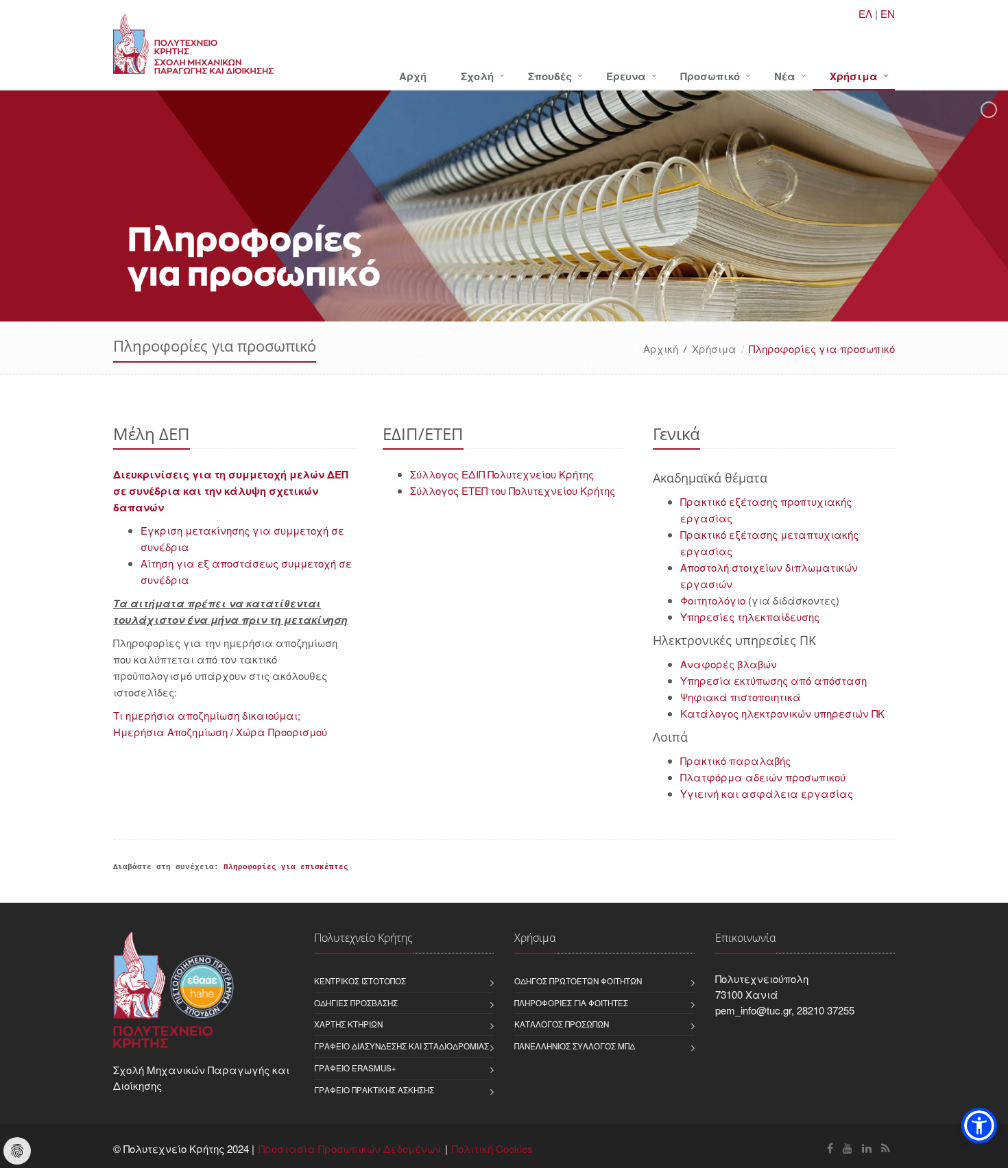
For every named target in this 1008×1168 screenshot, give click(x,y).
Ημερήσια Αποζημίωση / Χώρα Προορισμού (220, 732)
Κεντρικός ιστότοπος (360, 980)
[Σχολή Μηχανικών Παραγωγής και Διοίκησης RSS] (885, 1148)
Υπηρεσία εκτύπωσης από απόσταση (773, 680)
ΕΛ (865, 13)
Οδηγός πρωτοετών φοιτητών (578, 980)
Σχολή (477, 76)
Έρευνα (626, 76)
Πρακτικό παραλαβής (735, 760)
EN (887, 13)
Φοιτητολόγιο (712, 600)
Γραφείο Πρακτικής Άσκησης (374, 1089)
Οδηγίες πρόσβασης (356, 1002)
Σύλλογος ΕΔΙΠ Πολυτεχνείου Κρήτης (502, 474)
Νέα (784, 76)
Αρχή (413, 76)
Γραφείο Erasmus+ (355, 1067)
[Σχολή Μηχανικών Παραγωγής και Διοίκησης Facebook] (830, 1148)
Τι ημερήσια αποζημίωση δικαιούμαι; (206, 715)
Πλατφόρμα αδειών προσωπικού (762, 777)
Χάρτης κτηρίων (348, 1024)
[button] (979, 1125)
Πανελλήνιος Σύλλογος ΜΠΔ (574, 1046)
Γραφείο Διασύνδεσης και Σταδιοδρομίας (401, 1046)
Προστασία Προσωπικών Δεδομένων (350, 1148)
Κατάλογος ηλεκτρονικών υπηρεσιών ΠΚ (782, 713)
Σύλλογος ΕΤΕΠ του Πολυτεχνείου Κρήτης (512, 490)
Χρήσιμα (854, 76)
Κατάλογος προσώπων (561, 1024)
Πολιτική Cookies (492, 1148)
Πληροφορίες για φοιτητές (571, 1002)
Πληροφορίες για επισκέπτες (286, 867)
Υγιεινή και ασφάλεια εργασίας (766, 793)
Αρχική (660, 348)
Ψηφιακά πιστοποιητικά (740, 697)
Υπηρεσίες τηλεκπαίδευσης (749, 616)
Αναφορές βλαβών (728, 664)
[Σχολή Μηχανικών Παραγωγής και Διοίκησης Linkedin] (867, 1148)
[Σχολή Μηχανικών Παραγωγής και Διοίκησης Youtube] (847, 1148)
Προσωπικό (710, 76)
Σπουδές (550, 76)
